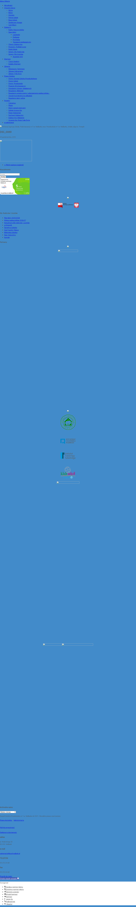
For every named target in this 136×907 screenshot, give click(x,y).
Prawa (2, 820)
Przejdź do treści (6, 876)
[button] (9, 878)
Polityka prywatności (7, 827)
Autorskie (8, 820)
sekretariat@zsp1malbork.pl (10, 853)
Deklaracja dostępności (8, 832)
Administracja (19, 820)
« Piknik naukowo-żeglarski (14, 165)
